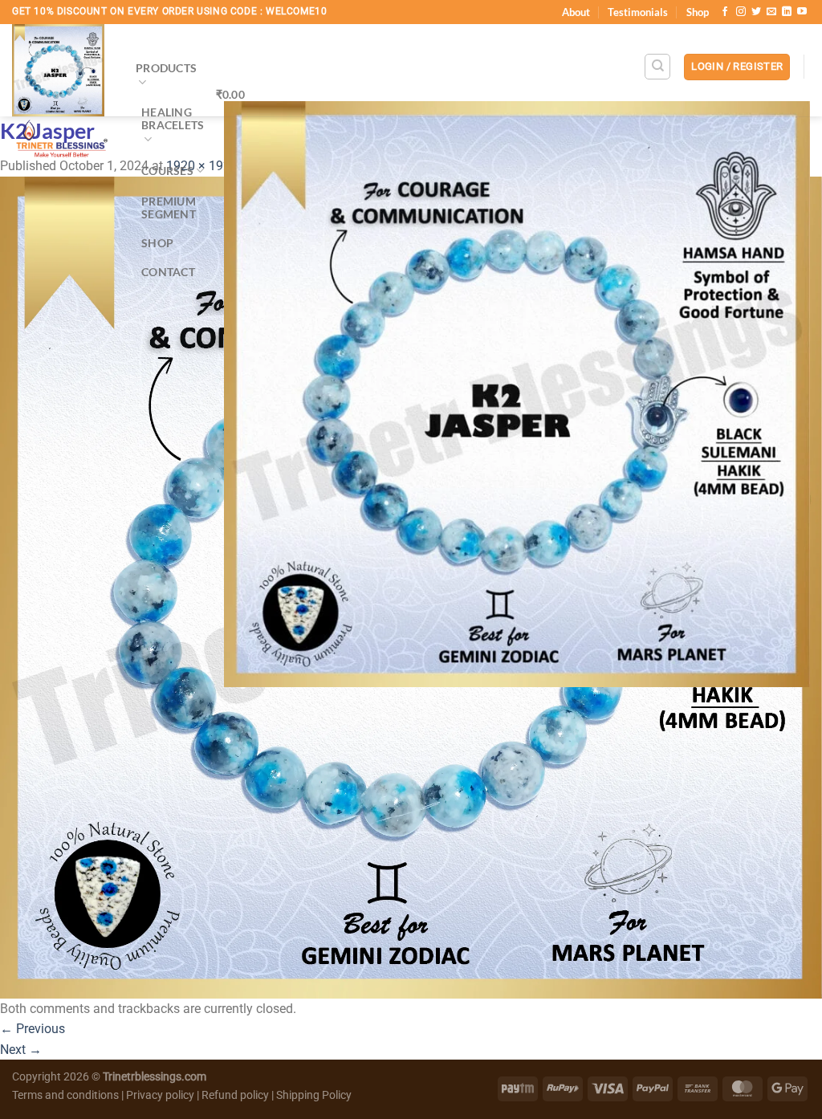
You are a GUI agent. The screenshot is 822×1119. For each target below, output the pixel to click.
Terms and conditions (65, 1095)
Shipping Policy (314, 1095)
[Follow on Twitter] (756, 12)
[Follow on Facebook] (725, 12)
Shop (697, 12)
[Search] (657, 66)
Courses (167, 170)
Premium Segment (168, 207)
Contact (168, 272)
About (576, 12)
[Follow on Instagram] (741, 12)
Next (21, 1049)
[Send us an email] (771, 12)
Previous (32, 1028)
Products (166, 68)
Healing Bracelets (173, 118)
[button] (737, 67)
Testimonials (638, 12)
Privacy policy (160, 1095)
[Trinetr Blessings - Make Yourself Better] (62, 95)
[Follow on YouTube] (802, 12)
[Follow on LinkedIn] (786, 12)
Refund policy (236, 1095)
